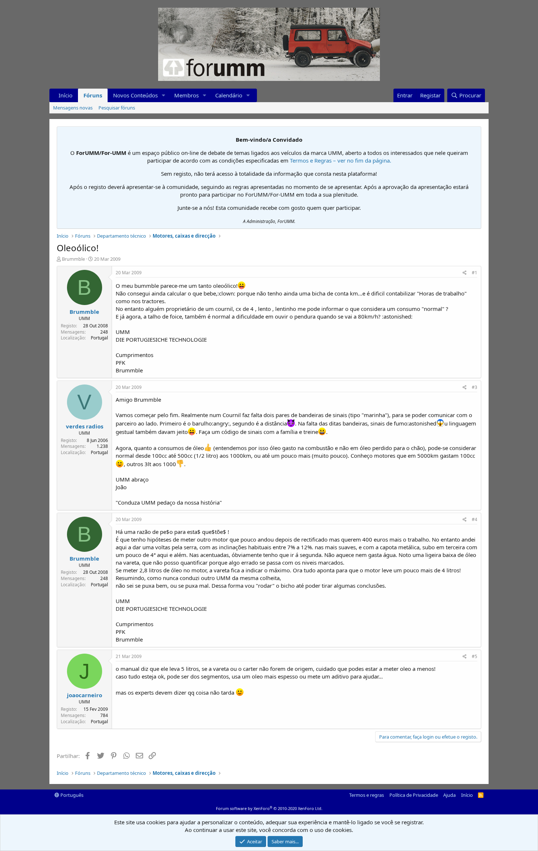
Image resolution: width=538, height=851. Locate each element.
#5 (474, 656)
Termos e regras (366, 795)
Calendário (228, 95)
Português (71, 795)
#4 (474, 519)
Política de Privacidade (413, 795)
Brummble (73, 259)
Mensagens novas (73, 107)
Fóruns (92, 95)
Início (65, 95)
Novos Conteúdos (135, 95)
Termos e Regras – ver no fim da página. (340, 160)
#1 (474, 273)
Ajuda (449, 795)
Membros (186, 95)
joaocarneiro (84, 695)
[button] (163, 95)
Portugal (99, 338)
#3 (474, 387)
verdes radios (84, 426)
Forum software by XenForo (269, 808)
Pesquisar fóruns (116, 107)
